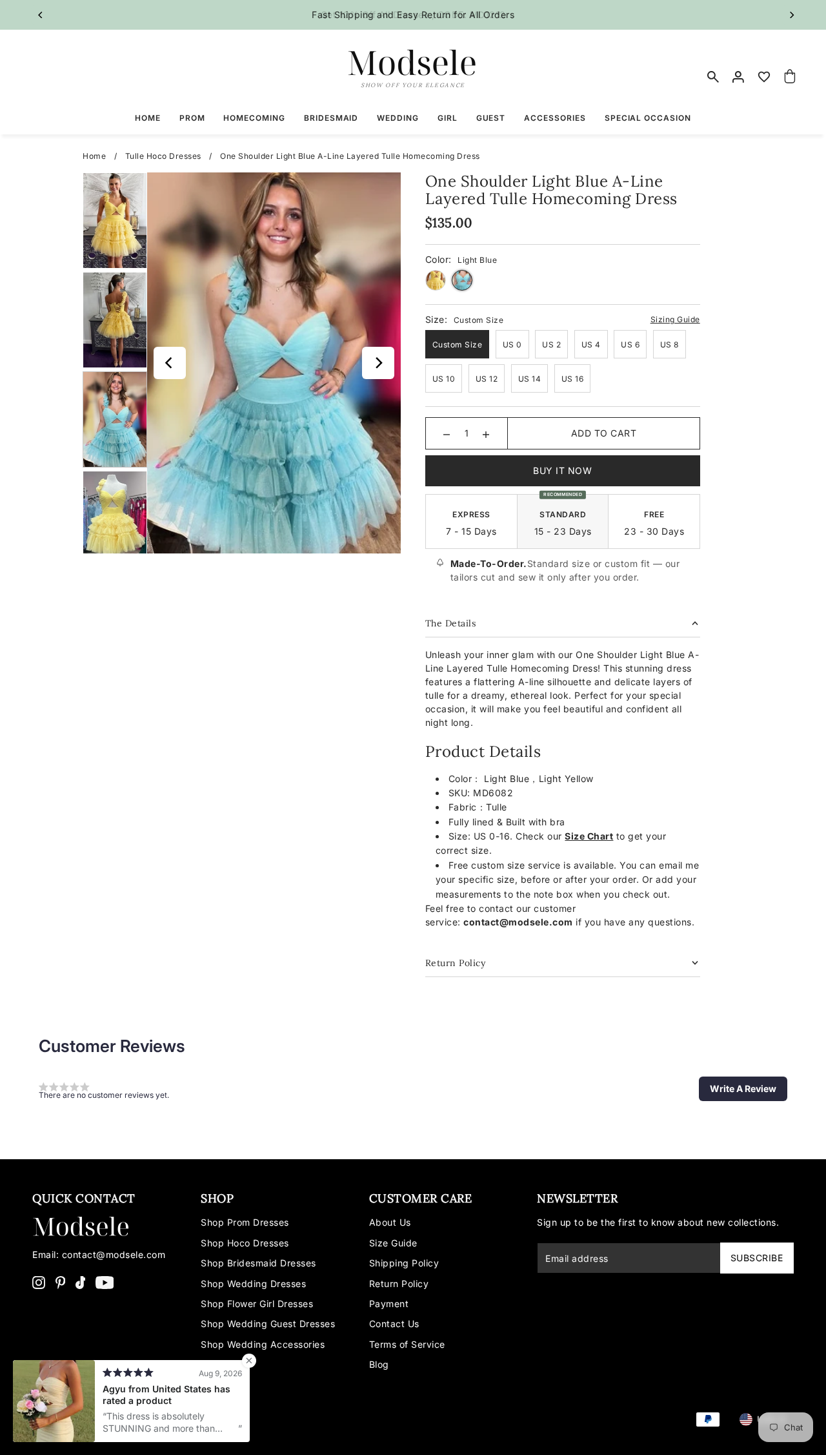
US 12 (487, 379)
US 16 (572, 379)
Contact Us (394, 1323)
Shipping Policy (404, 1262)
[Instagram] (38, 1282)
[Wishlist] (764, 77)
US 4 (591, 344)
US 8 (669, 344)
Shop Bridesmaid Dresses (258, 1262)
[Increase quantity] (486, 433)
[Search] (713, 76)
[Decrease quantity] (446, 433)
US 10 (444, 379)
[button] (743, 1089)
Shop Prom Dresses (245, 1222)
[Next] (791, 15)
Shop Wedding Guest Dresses (268, 1323)
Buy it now (562, 470)
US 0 (512, 344)
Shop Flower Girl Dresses (257, 1303)
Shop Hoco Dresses (245, 1242)
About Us (390, 1222)
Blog (379, 1364)
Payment (389, 1303)
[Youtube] (105, 1282)
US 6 (630, 344)
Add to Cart (604, 433)
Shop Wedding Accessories (263, 1344)
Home (94, 156)
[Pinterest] (60, 1282)
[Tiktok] (81, 1282)
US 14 (529, 379)
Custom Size (457, 344)
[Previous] (40, 15)
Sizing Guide (675, 319)
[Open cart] (789, 77)
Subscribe (756, 1257)
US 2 (551, 344)
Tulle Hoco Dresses (163, 156)
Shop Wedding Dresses (253, 1283)
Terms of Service (407, 1344)
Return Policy (399, 1283)
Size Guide (393, 1242)
